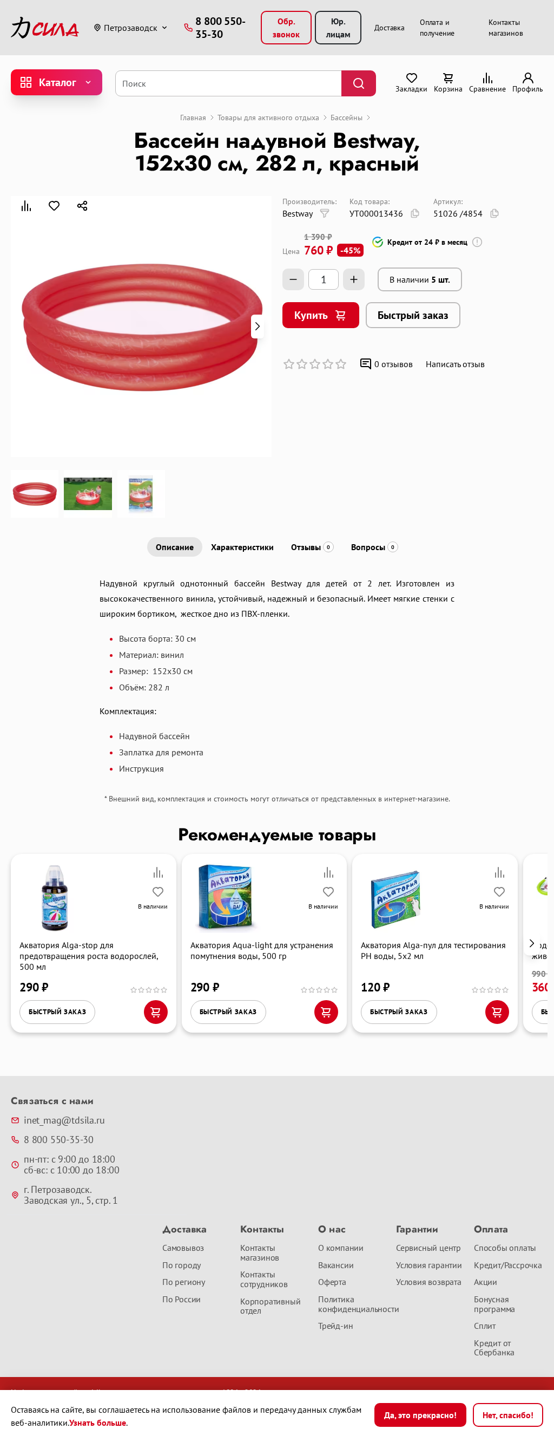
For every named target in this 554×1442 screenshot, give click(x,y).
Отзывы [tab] (310, 546)
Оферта (332, 1282)
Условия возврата (428, 1282)
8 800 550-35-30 (59, 1139)
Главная (193, 117)
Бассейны (346, 117)
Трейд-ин (335, 1326)
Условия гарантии (429, 1265)
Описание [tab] (175, 546)
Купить (311, 315)
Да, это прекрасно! (420, 1415)
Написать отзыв (455, 363)
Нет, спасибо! (508, 1415)
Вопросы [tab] (372, 546)
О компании (341, 1248)
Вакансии (335, 1265)
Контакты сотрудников (264, 1279)
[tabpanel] (277, 675)
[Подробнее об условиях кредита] (477, 242)
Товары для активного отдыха (268, 117)
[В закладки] (54, 206)
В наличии (420, 279)
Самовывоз (183, 1248)
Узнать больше (97, 1422)
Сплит (485, 1326)
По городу (181, 1265)
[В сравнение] (26, 206)
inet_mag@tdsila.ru (64, 1120)
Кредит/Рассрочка (508, 1265)
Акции (485, 1282)
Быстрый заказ (413, 315)
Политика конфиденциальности (352, 1304)
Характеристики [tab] (242, 546)
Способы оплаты (505, 1248)
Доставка (389, 27)
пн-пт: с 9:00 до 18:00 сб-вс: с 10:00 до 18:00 (71, 1165)
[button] (257, 326)
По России (181, 1299)
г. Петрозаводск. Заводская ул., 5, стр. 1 (71, 1195)
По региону (183, 1282)
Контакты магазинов (259, 1252)
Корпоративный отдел (270, 1306)
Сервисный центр (428, 1248)
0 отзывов (393, 363)
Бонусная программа (494, 1304)
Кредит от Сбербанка (494, 1348)
